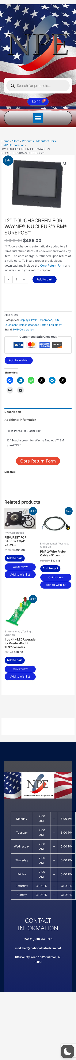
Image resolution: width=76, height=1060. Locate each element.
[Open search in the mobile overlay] (38, 85)
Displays (24, 320)
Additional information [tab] (20, 419)
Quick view (20, 567)
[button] (38, 118)
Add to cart (44, 279)
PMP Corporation (41, 320)
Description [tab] (12, 412)
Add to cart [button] (14, 558)
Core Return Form (52, 265)
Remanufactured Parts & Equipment (40, 324)
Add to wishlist (18, 360)
